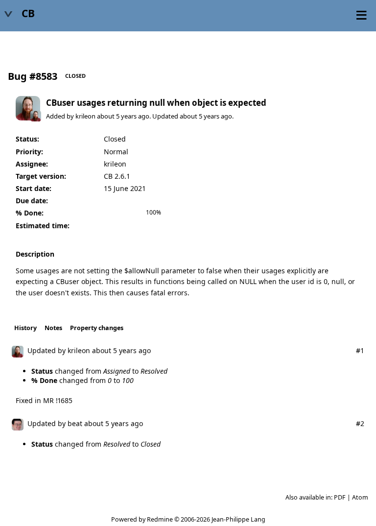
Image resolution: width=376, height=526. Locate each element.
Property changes (96, 328)
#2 (360, 423)
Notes (53, 328)
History (25, 328)
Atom (360, 497)
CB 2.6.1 (117, 176)
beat (75, 423)
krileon (85, 116)
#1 (360, 350)
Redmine (160, 519)
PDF (340, 497)
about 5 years (117, 116)
